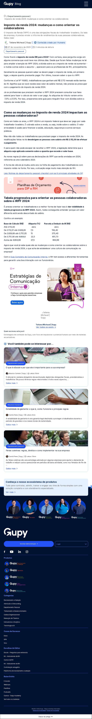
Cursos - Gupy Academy (12, 696)
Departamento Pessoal (12, 607)
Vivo (5, 643)
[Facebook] (4, 552)
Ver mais (10, 492)
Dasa (5, 636)
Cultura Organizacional (12, 615)
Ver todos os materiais (11, 699)
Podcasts (7, 692)
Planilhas (7, 688)
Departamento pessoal (19, 16)
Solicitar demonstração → (29, 544)
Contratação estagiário (12, 667)
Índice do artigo (44, 717)
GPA (5, 639)
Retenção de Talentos (11, 618)
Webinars (7, 685)
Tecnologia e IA (9, 625)
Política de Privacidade (39, 710)
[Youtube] (11, 552)
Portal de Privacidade (53, 710)
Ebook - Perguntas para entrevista (16, 652)
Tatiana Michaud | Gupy (20, 42)
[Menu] (86, 4)
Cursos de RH (8, 660)
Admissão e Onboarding (12, 604)
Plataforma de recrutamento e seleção (17, 671)
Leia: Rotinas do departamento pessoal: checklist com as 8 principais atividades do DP (43, 173)
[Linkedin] (19, 551)
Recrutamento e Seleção (12, 600)
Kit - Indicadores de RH (12, 656)
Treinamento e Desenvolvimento (15, 611)
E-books (7, 681)
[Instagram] (27, 551)
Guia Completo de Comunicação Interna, (29, 257)
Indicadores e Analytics (12, 622)
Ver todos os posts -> (46, 327)
